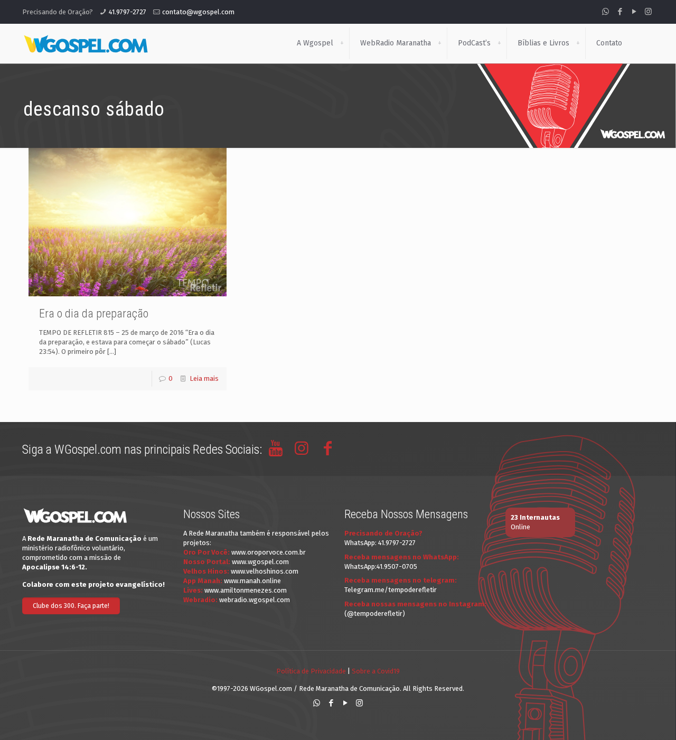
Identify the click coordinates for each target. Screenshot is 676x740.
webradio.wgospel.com (254, 600)
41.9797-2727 (127, 12)
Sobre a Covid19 (376, 671)
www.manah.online (252, 581)
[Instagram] (648, 11)
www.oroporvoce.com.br (268, 552)
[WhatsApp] (605, 11)
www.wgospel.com (260, 562)
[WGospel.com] (85, 43)
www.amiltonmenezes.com (245, 590)
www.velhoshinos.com (264, 571)
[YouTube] (634, 11)
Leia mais (204, 378)
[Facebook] (619, 11)
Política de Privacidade (311, 671)
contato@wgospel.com (198, 12)
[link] (341, 43)
